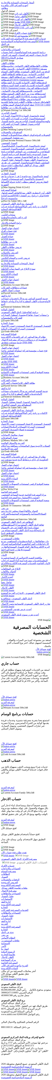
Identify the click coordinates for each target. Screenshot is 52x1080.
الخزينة (4, 924)
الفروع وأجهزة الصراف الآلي (14, 965)
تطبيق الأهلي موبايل (28, 193)
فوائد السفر (13, 105)
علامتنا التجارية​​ (8, 954)
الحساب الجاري (14, 52)
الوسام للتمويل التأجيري (31, 121)
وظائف (4, 8)
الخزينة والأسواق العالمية (13, 443)
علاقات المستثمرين (10, 538)
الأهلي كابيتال (20, 24)
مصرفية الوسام (28, 52)
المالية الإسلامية (12, 41)
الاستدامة (5, 943)
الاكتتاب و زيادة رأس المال (35, 206)
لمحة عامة (40, 116)
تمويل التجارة (7, 323)
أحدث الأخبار (7, 577)
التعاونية (12, 217)
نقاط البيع (22, 459)
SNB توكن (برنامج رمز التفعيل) (28, 195)
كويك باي (31, 135)
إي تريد (34, 339)
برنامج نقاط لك (13, 102)
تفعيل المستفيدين (9, 138)
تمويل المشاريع (21, 402)
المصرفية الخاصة (28, 41)
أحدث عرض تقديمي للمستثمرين (16, 609)
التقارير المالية (33, 541)
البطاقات (5, 874)
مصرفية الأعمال (25, 38)
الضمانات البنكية (9, 329)
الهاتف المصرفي (12, 193)
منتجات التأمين (8, 214)
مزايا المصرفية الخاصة (35, 495)
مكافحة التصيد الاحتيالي (31, 558)
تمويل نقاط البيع (31, 315)
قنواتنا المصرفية (8, 190)
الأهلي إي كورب (21, 19)
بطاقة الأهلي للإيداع (26, 383)
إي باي (8, 301)
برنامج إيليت (41, 52)
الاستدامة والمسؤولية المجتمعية (25, 514)
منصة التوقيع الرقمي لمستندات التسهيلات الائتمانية (25, 372)
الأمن (3, 946)
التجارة (4, 907)
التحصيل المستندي (42, 326)
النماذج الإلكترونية (9, 274)
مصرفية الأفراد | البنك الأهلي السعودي (19, 859)
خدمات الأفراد (39, 38)
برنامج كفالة (32, 312)
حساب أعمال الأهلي (10, 290)
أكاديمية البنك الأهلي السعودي (23, 530)
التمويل (4, 877)
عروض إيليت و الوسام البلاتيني (15, 258)
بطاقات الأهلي (8, 63)
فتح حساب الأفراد (22, 33)
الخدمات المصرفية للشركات (14, 910)
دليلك (43, 102)
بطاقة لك (17, 74)
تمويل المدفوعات (9, 437)
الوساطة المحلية (9, 209)
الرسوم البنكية (8, 951)
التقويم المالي (22, 544)
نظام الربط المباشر (36, 337)
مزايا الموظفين (13, 525)
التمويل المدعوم (23, 179)
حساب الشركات (9, 380)
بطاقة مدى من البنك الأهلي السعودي (23, 93)
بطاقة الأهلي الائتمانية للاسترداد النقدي (24, 82)
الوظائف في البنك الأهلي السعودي (17, 522)
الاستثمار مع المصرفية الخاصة (15, 497)
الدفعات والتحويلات (10, 879)
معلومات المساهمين (16, 541)
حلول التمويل (7, 896)
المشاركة (32, 402)
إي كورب (23, 337)
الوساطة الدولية (15, 206)
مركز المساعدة (13, 558)
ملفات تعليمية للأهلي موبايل (14, 888)
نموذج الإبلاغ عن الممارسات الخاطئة (18, 269)
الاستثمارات (6, 899)
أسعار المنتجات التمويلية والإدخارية (17, 2)
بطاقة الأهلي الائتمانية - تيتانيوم (21, 66)
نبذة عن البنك (7, 932)
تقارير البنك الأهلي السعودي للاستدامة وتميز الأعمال (25, 604)
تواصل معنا (6, 582)
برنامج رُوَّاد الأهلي (26, 527)
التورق (4, 405)
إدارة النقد (6, 296)
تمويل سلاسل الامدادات (12, 435)
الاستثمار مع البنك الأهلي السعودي (17, 203)
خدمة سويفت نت (14, 342)
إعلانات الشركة (35, 544)
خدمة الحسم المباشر (37, 298)
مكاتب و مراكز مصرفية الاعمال (16, 339)
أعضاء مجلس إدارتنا (15, 511)
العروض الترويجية (9, 882)
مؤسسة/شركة (21, 36)
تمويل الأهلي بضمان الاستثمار (28, 160)
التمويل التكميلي (15, 146)
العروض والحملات (9, 252)
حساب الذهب (35, 55)
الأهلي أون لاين (44, 193)
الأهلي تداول (20, 16)
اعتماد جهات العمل (10, 228)
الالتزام (4, 563)
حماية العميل (7, 236)
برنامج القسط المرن (24, 154)
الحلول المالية (7, 309)
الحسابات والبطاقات (11, 893)
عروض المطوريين (34, 182)
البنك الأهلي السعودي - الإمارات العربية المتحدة (23, 593)
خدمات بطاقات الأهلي (30, 102)
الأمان (4, 555)
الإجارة (40, 402)
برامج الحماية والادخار (11, 223)
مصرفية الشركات (9, 38)
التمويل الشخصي (9, 143)
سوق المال (30, 446)
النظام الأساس (8, 938)
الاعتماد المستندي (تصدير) (20, 326)
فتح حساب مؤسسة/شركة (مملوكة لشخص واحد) (24, 350)
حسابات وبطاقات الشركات (14, 287)
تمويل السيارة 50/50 (25, 116)
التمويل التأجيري (9, 113)
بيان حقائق (44, 541)
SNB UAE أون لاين (23, 27)
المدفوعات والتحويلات (11, 132)
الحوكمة (12, 544)
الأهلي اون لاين (21, 13)
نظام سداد (22, 135)
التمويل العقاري (8, 173)
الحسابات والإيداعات (10, 49)
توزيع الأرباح (21, 298)
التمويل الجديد (28, 146)
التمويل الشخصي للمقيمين (29, 148)
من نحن (5, 508)
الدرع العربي (21, 217)
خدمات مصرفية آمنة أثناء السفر (24, 560)
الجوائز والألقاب (31, 511)
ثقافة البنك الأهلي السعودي (32, 525)
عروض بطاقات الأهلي (11, 247)
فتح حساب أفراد (9, 231)
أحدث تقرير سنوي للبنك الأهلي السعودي (20, 614)
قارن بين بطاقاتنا (9, 107)
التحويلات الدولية (42, 135)
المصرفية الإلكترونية (11, 885)
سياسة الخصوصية (9, 1066)
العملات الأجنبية (42, 446)
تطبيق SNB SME (22, 22)
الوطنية (4, 217)
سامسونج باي (11, 198)
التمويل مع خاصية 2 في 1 (26, 176)
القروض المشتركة (16, 405)
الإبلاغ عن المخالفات (10, 568)
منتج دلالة (35, 179)
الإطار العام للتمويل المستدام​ (22, 547)
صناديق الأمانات (15, 58)
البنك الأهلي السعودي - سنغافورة (16, 598)
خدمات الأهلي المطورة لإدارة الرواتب (27, 301)
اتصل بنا (5, 949)
